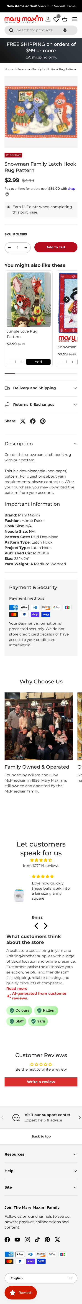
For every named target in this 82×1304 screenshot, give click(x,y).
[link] (29, 299)
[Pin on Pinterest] (43, 421)
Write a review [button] (41, 1082)
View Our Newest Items (57, 6)
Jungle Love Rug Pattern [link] (22, 334)
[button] (65, 30)
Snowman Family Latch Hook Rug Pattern (47, 69)
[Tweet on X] (23, 421)
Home (9, 69)
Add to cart (55, 247)
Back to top (41, 1136)
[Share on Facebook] (33, 421)
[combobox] (41, 30)
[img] (41, 860)
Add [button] (38, 362)
